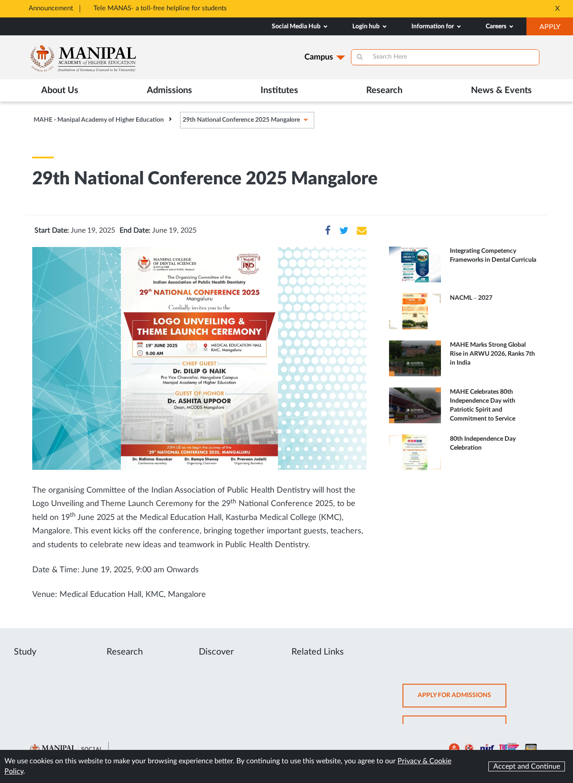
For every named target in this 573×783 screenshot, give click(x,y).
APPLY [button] (556, 29)
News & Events (501, 90)
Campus (318, 57)
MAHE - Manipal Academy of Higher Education (99, 120)
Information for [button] (433, 26)
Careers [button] (497, 26)
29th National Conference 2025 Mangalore (241, 120)
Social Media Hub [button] (297, 26)
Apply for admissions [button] (462, 699)
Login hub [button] (366, 26)
